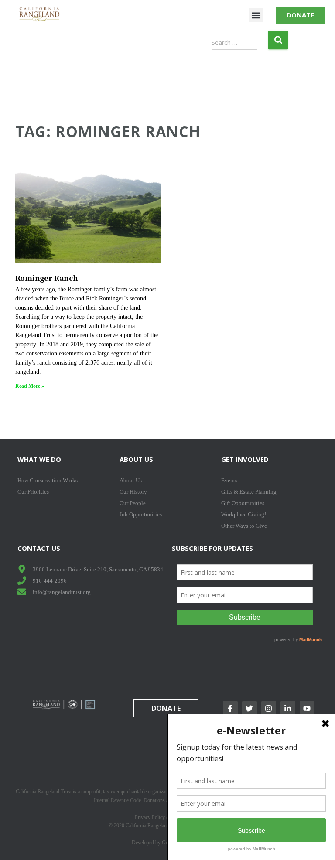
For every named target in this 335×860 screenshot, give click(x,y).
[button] (256, 15)
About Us (136, 459)
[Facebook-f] (230, 708)
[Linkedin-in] (287, 708)
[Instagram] (268, 708)
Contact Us (38, 548)
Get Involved (245, 459)
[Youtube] (307, 708)
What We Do (39, 459)
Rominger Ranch (46, 278)
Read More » (29, 386)
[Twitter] (249, 708)
